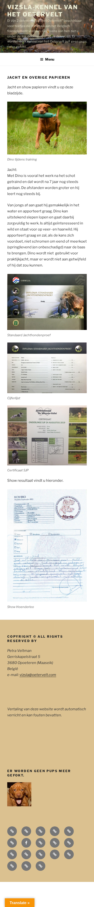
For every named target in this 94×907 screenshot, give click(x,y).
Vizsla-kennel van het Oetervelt (42, 11)
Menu (49, 59)
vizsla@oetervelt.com (38, 675)
